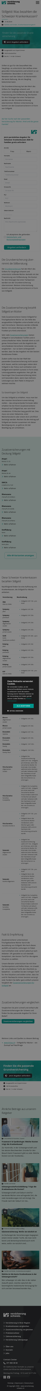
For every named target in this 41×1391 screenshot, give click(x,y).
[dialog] (20, 695)
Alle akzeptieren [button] (23, 706)
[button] (15, 711)
